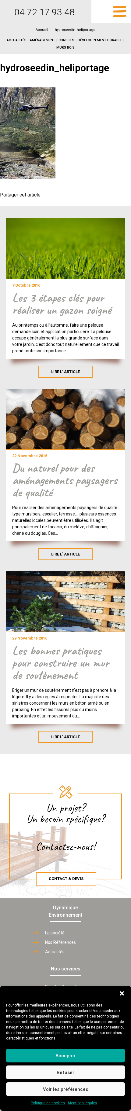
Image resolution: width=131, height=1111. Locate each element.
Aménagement (42, 40)
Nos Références (60, 942)
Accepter (65, 1055)
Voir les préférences (65, 1089)
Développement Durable (100, 40)
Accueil (42, 30)
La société (55, 932)
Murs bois (65, 48)
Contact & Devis (66, 878)
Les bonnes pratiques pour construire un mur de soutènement (60, 663)
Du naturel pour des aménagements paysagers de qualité (64, 480)
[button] (122, 993)
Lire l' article (65, 371)
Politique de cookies (48, 1103)
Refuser (65, 1072)
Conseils (66, 40)
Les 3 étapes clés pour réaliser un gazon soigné (61, 303)
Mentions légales (82, 1103)
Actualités (17, 40)
